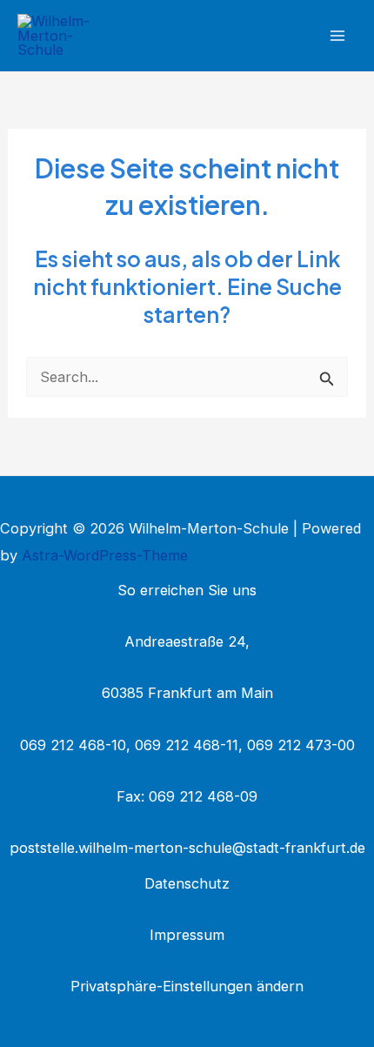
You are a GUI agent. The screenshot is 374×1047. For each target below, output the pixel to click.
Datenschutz (187, 883)
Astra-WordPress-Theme (105, 555)
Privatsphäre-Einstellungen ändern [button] (187, 986)
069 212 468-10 (73, 745)
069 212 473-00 (301, 745)
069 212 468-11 (186, 745)
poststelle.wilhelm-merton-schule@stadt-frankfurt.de (187, 847)
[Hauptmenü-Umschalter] (337, 36)
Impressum (187, 934)
